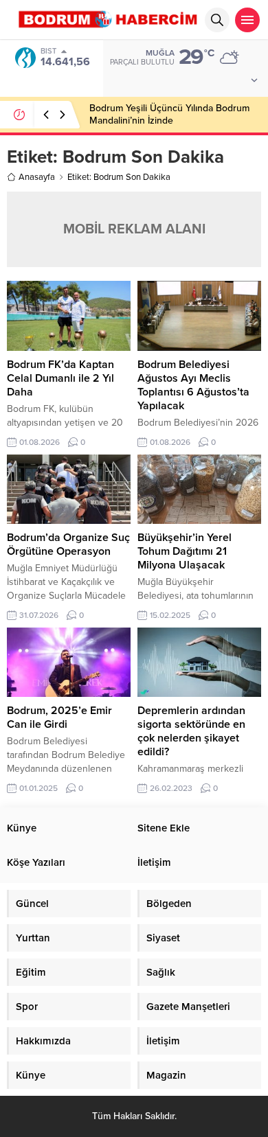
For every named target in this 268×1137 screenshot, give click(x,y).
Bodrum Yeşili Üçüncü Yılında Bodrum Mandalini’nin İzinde (169, 114)
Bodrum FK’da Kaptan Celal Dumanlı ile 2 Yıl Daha (60, 378)
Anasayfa (37, 177)
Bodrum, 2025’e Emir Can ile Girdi (59, 717)
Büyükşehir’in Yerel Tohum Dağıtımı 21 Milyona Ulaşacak (184, 551)
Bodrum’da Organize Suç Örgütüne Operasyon (68, 544)
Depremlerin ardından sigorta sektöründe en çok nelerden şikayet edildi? (191, 731)
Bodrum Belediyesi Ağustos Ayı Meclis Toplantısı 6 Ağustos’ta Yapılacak (193, 385)
